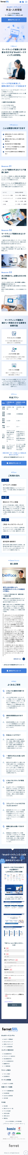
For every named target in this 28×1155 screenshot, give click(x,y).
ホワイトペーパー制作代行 (9, 1056)
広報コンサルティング (8, 1044)
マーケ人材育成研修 (8, 1046)
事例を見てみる (17, 659)
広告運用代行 (7, 1076)
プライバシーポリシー (9, 1123)
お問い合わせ (20, 1)
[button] (26, 2)
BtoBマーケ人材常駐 (8, 1083)
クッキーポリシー (20, 1123)
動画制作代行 (7, 1063)
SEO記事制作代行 (8, 1054)
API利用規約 (19, 1121)
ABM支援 (6, 1098)
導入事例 (6, 1106)
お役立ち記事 (6, 1113)
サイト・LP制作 (7, 1074)
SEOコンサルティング (8, 1041)
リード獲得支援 (7, 1066)
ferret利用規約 (10, 1121)
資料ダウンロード (23, 1)
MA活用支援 (6, 1093)
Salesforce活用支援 (8, 1095)
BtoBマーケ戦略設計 (8, 1039)
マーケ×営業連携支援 (8, 1090)
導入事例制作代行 (8, 1058)
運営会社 (6, 1118)
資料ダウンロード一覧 (8, 1108)
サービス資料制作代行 (8, 1061)
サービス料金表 (7, 1111)
